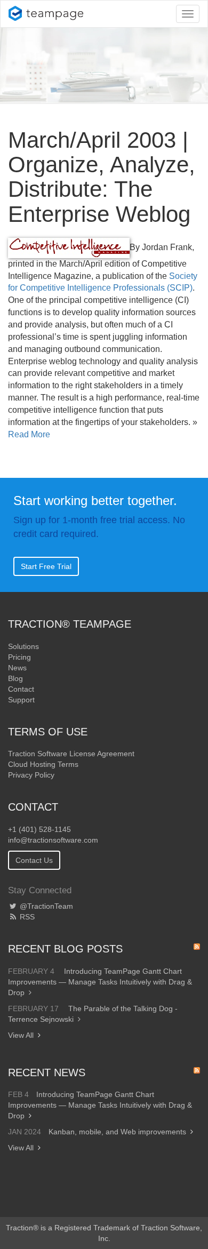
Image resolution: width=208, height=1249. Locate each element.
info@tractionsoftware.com (53, 840)
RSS (26, 916)
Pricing (19, 657)
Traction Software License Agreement (71, 753)
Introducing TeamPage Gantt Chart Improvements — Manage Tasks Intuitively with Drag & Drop (100, 982)
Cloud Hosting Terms (43, 764)
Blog (15, 678)
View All (21, 1035)
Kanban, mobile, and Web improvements (117, 1131)
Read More (29, 434)
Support (21, 699)
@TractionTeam (45, 906)
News (17, 667)
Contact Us (34, 860)
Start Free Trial (46, 566)
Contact (21, 689)
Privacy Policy (31, 775)
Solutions (23, 646)
